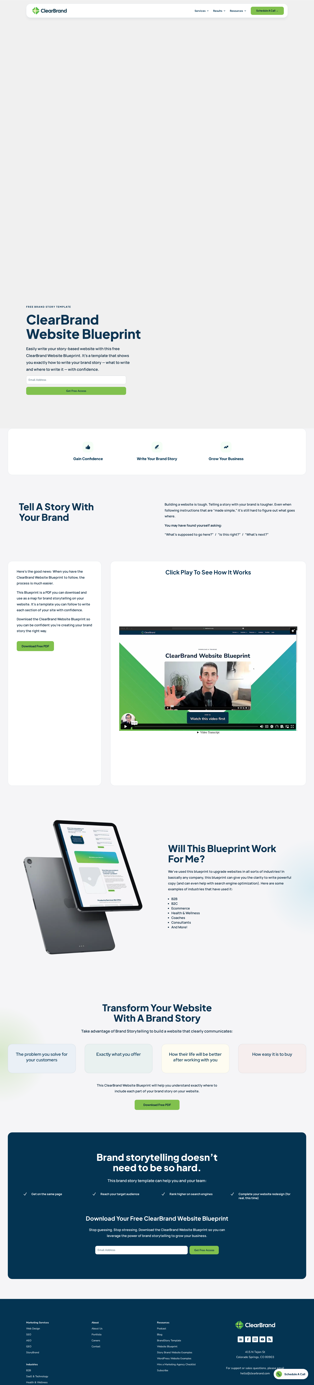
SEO (28, 1334)
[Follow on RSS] (270, 1339)
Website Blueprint (167, 1346)
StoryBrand (32, 1352)
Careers (96, 1340)
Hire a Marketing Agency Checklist (176, 1364)
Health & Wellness (37, 1382)
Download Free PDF (35, 646)
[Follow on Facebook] (248, 1339)
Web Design (33, 1328)
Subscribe (162, 1370)
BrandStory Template (169, 1340)
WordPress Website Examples (174, 1358)
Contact (96, 1346)
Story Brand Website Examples (174, 1352)
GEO (28, 1346)
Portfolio (97, 1334)
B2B (28, 1370)
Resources (236, 10)
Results (217, 10)
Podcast (161, 1328)
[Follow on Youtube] (262, 1339)
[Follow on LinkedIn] (240, 1339)
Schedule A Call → (267, 10)
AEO (28, 1340)
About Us (97, 1328)
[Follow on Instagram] (255, 1339)
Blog (159, 1334)
